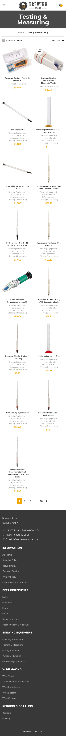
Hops (5, 608)
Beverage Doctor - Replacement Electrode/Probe (49, 80)
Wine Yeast (8, 676)
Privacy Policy (9, 576)
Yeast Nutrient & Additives (15, 624)
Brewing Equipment (16, 133)
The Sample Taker (17, 129)
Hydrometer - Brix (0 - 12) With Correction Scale (48, 300)
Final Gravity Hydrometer (17, 413)
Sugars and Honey (11, 619)
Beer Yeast (7, 602)
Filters (56, 40)
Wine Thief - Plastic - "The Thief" (17, 187)
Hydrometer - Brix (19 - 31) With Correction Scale (49, 187)
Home (21, 32)
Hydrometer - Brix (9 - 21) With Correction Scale (17, 244)
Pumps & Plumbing (11, 655)
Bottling (6, 718)
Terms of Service (10, 571)
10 (41, 501)
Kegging (6, 712)
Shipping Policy (9, 560)
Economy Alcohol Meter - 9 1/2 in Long (17, 357)
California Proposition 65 (14, 582)
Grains (5, 613)
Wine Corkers (9, 698)
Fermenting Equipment (13, 661)
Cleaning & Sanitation (13, 639)
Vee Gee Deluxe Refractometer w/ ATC (17, 300)
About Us (7, 554)
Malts (5, 597)
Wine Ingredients (11, 687)
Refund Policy (9, 565)
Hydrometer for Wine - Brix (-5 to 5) (49, 244)
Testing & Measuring (17, 84)
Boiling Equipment (11, 650)
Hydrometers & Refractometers (17, 136)
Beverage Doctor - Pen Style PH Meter (17, 79)
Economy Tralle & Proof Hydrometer (48, 414)
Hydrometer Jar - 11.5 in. (49, 356)
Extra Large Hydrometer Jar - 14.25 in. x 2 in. (48, 130)
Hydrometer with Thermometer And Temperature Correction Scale (17, 473)
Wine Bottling (9, 692)
